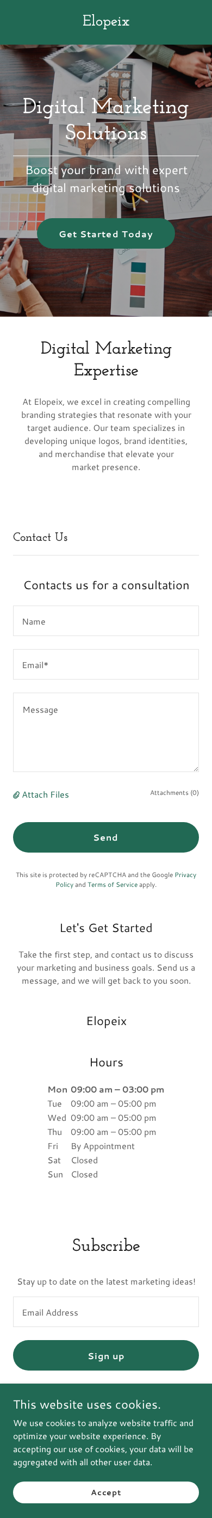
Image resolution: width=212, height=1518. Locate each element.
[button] (17, 794)
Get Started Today (106, 233)
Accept (106, 1491)
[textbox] (106, 621)
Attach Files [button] (45, 794)
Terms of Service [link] (113, 884)
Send (106, 837)
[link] (106, 22)
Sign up (106, 1355)
